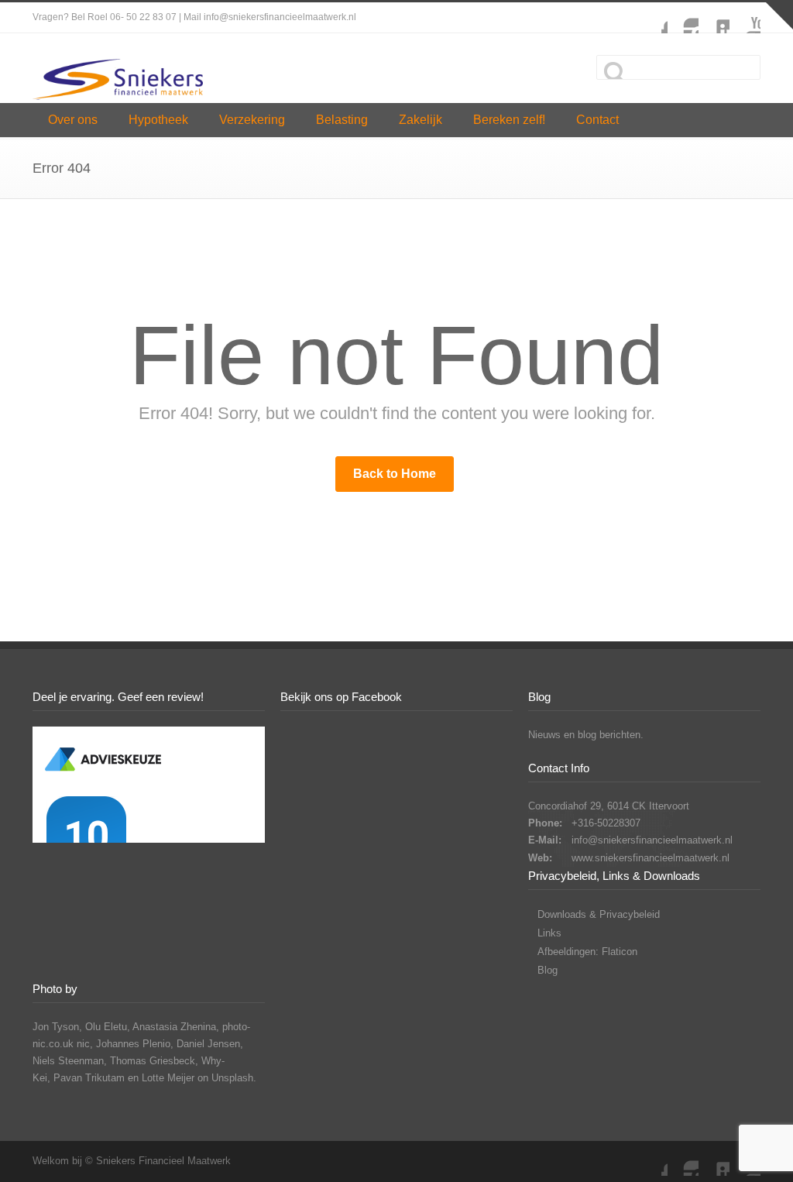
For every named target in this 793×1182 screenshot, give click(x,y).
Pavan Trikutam (89, 1078)
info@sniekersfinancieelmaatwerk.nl (652, 840)
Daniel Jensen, (210, 1044)
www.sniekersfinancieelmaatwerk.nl (650, 858)
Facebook (652, 17)
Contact (597, 119)
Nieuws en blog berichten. (586, 734)
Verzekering (252, 119)
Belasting (342, 119)
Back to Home (394, 473)
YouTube (744, 17)
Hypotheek (158, 119)
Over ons (73, 119)
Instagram (683, 17)
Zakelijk (420, 119)
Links (549, 933)
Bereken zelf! (509, 119)
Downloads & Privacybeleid (598, 914)
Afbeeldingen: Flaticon (587, 951)
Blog (547, 970)
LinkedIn (714, 17)
